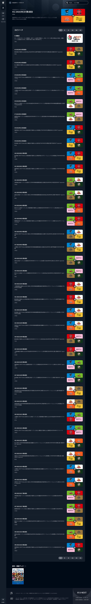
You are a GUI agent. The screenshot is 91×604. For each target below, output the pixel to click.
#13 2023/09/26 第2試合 (21, 192)
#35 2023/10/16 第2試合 (21, 479)
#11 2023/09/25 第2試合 (21, 166)
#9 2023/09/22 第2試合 (20, 141)
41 (64, 30)
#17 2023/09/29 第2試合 (21, 244)
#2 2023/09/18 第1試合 (20, 49)
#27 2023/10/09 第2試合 (21, 375)
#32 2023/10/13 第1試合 (21, 440)
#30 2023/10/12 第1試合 (21, 414)
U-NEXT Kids (86, 599)
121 (72, 30)
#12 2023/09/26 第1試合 (21, 180)
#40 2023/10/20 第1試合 (21, 545)
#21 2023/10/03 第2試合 (21, 297)
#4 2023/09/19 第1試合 (20, 75)
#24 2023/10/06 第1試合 (21, 337)
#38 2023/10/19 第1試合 (21, 519)
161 (76, 30)
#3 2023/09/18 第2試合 (20, 62)
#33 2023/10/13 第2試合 (21, 453)
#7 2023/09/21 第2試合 (20, 114)
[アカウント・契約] (3, 7)
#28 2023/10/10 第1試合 (21, 388)
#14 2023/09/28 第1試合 (21, 205)
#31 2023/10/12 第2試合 (21, 428)
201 (80, 30)
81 (68, 30)
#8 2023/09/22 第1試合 (20, 128)
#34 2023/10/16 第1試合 (21, 466)
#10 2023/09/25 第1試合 (21, 153)
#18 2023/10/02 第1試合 (21, 258)
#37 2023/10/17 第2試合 (21, 506)
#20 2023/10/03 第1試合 (21, 284)
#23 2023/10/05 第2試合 (21, 323)
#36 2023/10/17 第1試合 (21, 493)
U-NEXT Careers (79, 597)
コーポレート (85, 597)
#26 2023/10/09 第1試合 (21, 362)
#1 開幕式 (17, 36)
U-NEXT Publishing (79, 599)
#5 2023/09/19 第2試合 (20, 88)
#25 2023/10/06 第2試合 (21, 349)
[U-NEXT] (3, 3)
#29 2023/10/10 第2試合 (21, 401)
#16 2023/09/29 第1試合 (21, 231)
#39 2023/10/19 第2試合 (21, 532)
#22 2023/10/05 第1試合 (21, 310)
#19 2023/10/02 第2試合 (21, 271)
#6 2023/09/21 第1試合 (20, 101)
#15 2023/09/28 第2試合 (21, 218)
